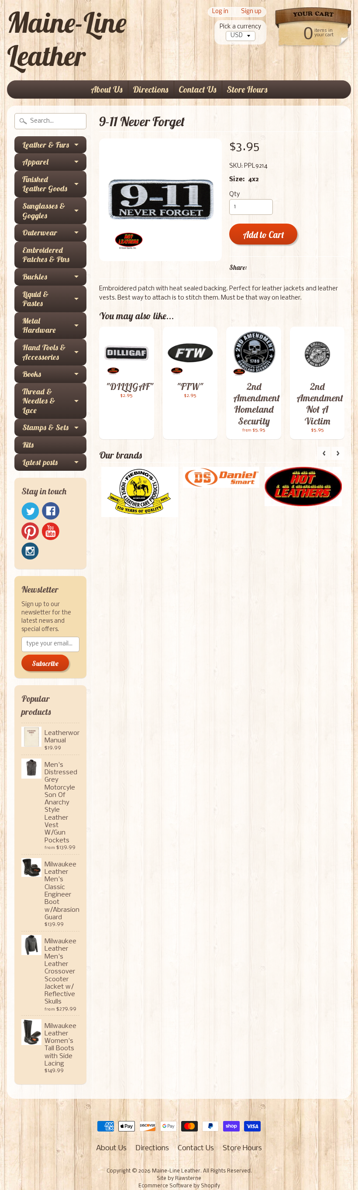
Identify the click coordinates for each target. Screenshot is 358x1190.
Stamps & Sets (45, 427)
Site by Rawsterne (179, 1178)
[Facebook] (50, 511)
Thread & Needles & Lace (38, 400)
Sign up (251, 12)
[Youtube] (50, 531)
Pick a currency (240, 27)
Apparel (35, 162)
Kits (28, 445)
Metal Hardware (39, 325)
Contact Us (197, 89)
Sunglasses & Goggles (43, 211)
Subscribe (45, 663)
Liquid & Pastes (35, 299)
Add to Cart (263, 234)
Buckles (34, 277)
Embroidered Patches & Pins (45, 255)
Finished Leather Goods (44, 184)
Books (31, 374)
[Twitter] (30, 511)
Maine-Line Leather (66, 39)
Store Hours (247, 89)
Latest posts (40, 462)
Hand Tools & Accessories (43, 352)
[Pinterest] (30, 531)
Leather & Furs (45, 145)
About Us (106, 89)
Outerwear (39, 233)
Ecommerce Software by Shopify (179, 1186)
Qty (234, 194)
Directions (150, 89)
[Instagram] (30, 551)
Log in (220, 12)
